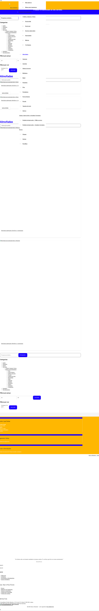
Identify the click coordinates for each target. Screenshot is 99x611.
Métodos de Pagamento (7, 589)
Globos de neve (11, 36)
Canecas (10, 43)
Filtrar (37, 397)
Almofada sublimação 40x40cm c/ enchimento (12, 100)
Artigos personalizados (10, 32)
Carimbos (5, 51)
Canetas (10, 44)
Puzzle (9, 38)
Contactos (3, 577)
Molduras (10, 46)
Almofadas (10, 40)
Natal (9, 42)
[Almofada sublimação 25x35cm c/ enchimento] (10, 82)
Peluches (10, 48)
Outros (9, 47)
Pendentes (10, 50)
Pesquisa (23, 355)
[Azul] (4, 69)
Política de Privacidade (6, 592)
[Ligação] (9, 604)
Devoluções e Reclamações (7, 578)
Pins (9, 34)
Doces (4, 28)
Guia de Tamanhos (5, 579)
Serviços (5, 30)
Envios (2, 588)
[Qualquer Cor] (4, 68)
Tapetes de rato (11, 39)
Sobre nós (3, 575)
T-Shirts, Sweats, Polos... (11, 31)
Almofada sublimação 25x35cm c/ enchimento (12, 85)
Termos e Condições (6, 591)
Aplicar (13, 70)
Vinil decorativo (6, 52)
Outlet (4, 25)
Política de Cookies (5, 593)
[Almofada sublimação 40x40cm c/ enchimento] (10, 97)
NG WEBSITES (50, 606)
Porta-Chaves (11, 35)
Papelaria (5, 27)
